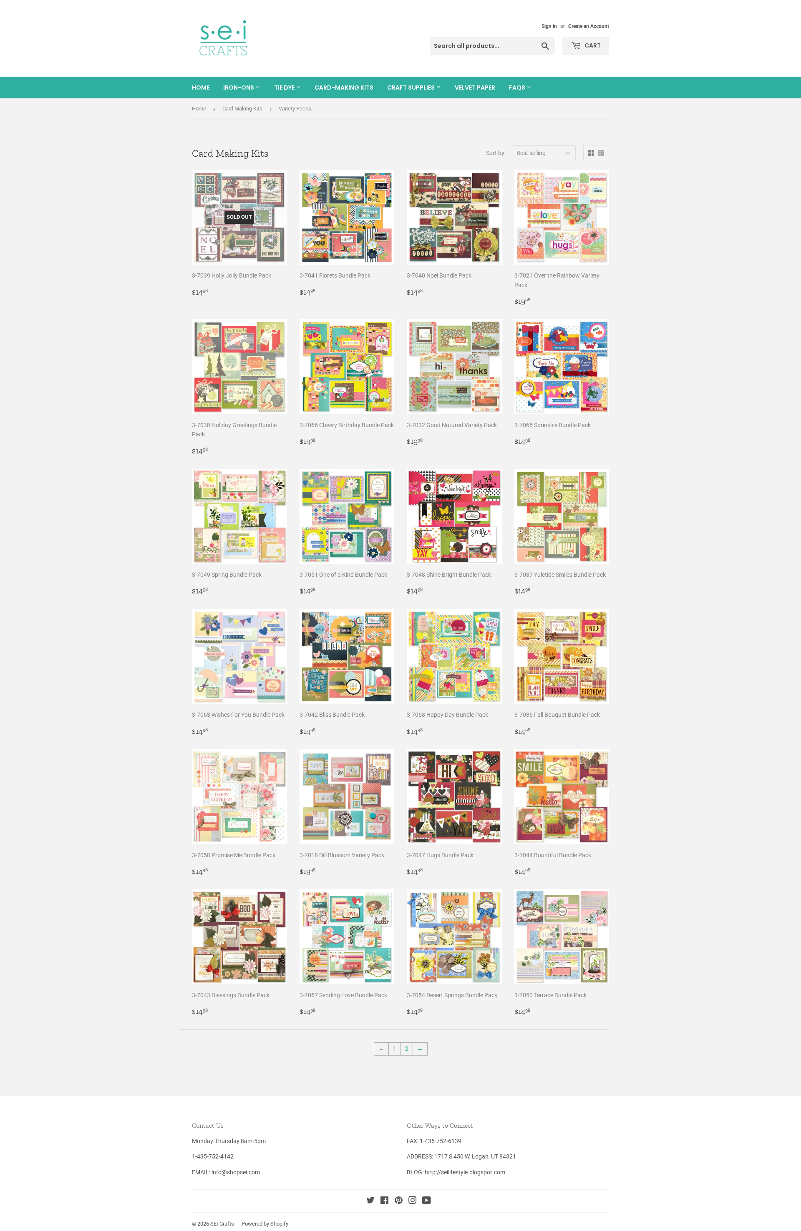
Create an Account (588, 26)
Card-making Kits (344, 87)
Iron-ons (239, 87)
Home (200, 87)
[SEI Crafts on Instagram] (412, 1201)
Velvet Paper (475, 87)
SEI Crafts (222, 1224)
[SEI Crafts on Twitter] (370, 1201)
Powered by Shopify (265, 1224)
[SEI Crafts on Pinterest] (398, 1201)
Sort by (495, 153)
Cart (592, 45)
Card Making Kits (242, 108)
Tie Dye (285, 87)
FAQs (517, 87)
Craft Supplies (411, 87)
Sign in (549, 26)
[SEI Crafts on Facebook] (384, 1201)
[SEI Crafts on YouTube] (426, 1201)
